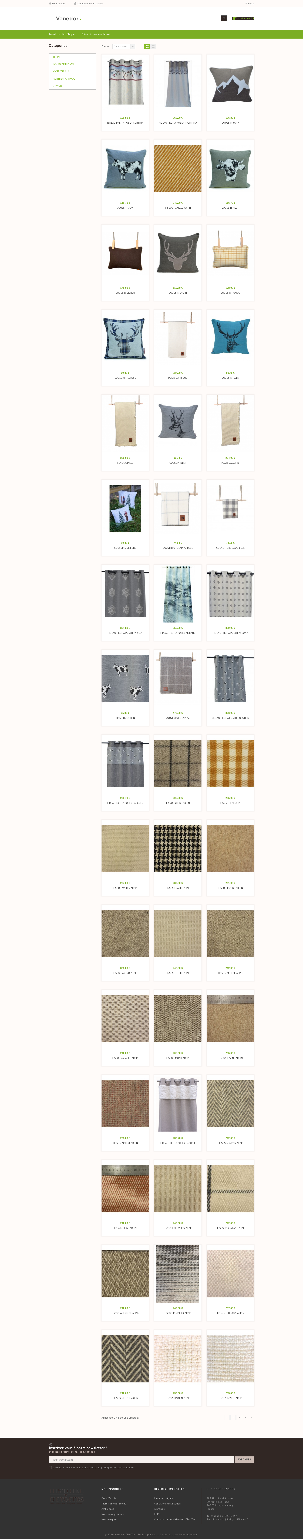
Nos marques (109, 1519)
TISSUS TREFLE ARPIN (177, 973)
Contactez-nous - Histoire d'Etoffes (174, 1519)
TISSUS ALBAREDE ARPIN (125, 1313)
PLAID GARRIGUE (177, 377)
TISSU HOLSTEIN (125, 717)
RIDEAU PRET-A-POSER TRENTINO (178, 122)
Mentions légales (164, 1498)
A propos (159, 1508)
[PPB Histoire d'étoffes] (65, 18)
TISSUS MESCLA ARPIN (125, 1398)
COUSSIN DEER (177, 462)
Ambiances (108, 1508)
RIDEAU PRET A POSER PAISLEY (125, 632)
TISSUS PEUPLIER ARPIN (178, 1313)
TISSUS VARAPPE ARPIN (125, 1058)
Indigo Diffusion (63, 64)
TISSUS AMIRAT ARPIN (125, 1143)
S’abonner (244, 1459)
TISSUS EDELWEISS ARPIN (177, 1228)
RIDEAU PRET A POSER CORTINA (125, 122)
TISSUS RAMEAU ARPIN (178, 207)
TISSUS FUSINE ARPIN (230, 887)
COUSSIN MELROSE (125, 377)
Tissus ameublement (114, 1503)
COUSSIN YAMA (230, 122)
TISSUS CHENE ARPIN (178, 802)
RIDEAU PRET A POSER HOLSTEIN (230, 717)
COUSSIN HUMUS (230, 292)
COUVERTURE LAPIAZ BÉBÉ (178, 547)
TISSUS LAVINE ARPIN (230, 1058)
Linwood (58, 85)
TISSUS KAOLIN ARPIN (177, 1398)
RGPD (157, 1514)
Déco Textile (109, 1498)
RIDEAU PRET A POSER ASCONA (230, 632)
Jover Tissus (61, 71)
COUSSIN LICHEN (125, 292)
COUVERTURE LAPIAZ (178, 717)
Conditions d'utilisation (167, 1503)
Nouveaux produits (113, 1514)
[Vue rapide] (123, 85)
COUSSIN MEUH (230, 207)
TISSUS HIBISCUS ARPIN (230, 1313)
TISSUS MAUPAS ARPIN (230, 1143)
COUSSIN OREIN (178, 292)
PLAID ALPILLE (125, 462)
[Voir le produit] (130, 170)
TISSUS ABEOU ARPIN (125, 973)
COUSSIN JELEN (230, 377)
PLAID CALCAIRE (230, 462)
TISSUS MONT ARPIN (178, 1058)
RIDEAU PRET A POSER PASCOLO (125, 802)
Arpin (56, 57)
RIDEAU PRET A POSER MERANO (178, 632)
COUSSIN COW (125, 207)
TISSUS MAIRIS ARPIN (125, 887)
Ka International (64, 78)
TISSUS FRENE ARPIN (230, 802)
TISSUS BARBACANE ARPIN (230, 1228)
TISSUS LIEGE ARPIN (125, 1228)
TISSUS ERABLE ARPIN (177, 887)
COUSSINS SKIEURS (125, 547)
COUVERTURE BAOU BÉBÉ (230, 547)
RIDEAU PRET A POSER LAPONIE (178, 1143)
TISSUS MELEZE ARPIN (230, 973)
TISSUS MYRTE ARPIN (230, 1398)
